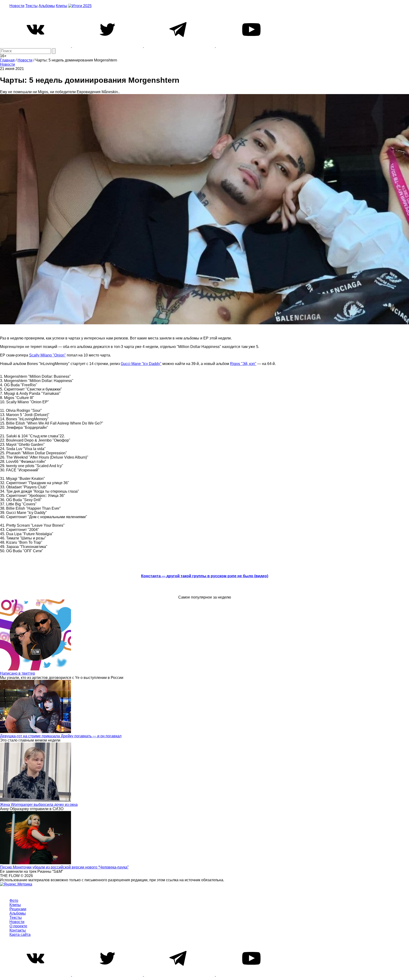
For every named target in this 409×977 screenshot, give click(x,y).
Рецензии (17, 909)
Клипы (61, 6)
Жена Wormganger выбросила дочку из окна (39, 805)
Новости (16, 6)
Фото (13, 901)
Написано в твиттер (17, 673)
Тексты (31, 6)
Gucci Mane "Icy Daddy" (141, 364)
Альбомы (47, 6)
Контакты (17, 930)
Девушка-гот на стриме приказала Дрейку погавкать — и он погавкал (60, 736)
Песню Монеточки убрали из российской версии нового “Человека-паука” (64, 867)
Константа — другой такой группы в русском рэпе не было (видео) (204, 576)
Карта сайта (20, 935)
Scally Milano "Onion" (47, 355)
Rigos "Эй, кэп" (243, 364)
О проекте (18, 926)
